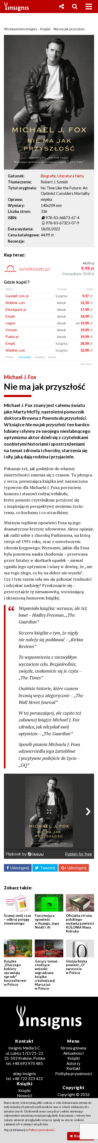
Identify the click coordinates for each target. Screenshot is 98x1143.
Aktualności (73, 1053)
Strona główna (73, 1048)
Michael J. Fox (20, 377)
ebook (52, 357)
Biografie (48, 176)
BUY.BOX (86, 364)
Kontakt (73, 1068)
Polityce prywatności (41, 1130)
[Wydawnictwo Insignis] (14, 6)
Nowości (24, 1095)
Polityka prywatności (73, 1073)
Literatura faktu (70, 176)
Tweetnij (47, 867)
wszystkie (25, 357)
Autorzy (73, 1063)
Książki (73, 1058)
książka (40, 357)
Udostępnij (19, 867)
